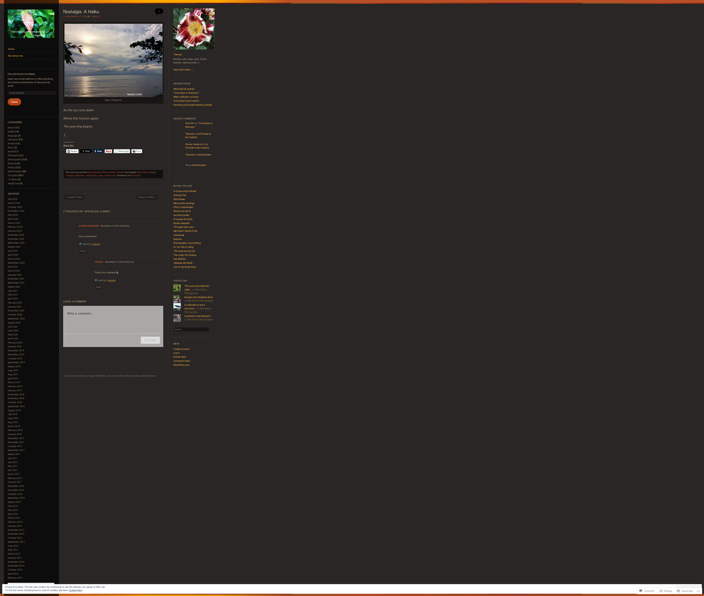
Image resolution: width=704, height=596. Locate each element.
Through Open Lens (183, 227)
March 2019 (14, 382)
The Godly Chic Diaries (184, 255)
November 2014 (16, 565)
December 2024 (16, 211)
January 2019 (15, 390)
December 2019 (16, 350)
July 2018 (12, 414)
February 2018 (15, 430)
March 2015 (14, 554)
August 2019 (14, 366)
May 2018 (13, 422)
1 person (95, 244)
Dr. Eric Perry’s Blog (183, 247)
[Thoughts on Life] (31, 39)
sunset (107, 175)
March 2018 (14, 426)
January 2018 (15, 434)
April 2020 (13, 338)
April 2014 (13, 574)
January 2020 (15, 346)
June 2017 (13, 462)
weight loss (13, 183)
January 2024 (15, 231)
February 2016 (15, 522)
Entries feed (179, 357)
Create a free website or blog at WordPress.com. (87, 376)
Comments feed (181, 361)
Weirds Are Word (182, 211)
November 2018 (16, 398)
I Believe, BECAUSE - (183, 263)
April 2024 (13, 219)
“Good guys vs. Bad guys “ (186, 93)
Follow (14, 102)
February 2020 (15, 342)
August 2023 (14, 247)
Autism (11, 127)
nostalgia (69, 175)
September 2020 (16, 318)
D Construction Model (184, 191)
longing (152, 172)
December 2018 (16, 394)
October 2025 (15, 207)
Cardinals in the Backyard (197, 316)
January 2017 (15, 482)
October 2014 (15, 570)
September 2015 (16, 542)
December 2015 (16, 530)
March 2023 (14, 259)
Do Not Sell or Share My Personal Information (134, 376)
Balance (177, 239)
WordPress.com (181, 365)
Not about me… (16, 56)
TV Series (12, 179)
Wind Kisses (179, 199)
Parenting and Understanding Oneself (192, 105)
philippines (80, 175)
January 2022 (15, 275)
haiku (139, 172)
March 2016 (14, 518)
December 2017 (16, 438)
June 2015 (13, 546)
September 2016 (16, 498)
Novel (11, 151)
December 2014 (16, 562)
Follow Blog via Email (21, 74)
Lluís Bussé (178, 235)
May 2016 (13, 510)
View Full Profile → (183, 70)
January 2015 (15, 558)
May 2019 (13, 374)
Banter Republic (181, 223)
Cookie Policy (75, 590)
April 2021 (13, 298)
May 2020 (13, 334)
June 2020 (13, 330)
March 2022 (14, 271)
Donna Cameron (193, 144)
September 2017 (16, 450)
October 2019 (15, 358)
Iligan (145, 172)
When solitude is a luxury (186, 97)
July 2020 (12, 326)
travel (113, 175)
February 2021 (15, 302)
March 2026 (14, 203)
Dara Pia (189, 123)
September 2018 (16, 406)
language (12, 135)
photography (14, 159)
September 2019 (16, 362)
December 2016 (16, 486)
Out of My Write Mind (184, 267)
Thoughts (13, 175)
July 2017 (12, 458)
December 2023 (16, 235)
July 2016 (12, 506)
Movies (11, 143)
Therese (95, 16)
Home (11, 49)
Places (11, 163)
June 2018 (13, 418)
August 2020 (14, 322)
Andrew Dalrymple (89, 225)
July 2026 (12, 199)
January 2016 (15, 526)
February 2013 (15, 578)
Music (11, 147)
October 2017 (15, 446)
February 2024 (15, 227)
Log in (176, 353)
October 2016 (15, 494)
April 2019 (13, 378)
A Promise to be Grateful (186, 101)
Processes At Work (182, 219)
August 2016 (14, 502)
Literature (13, 139)
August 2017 (14, 454)
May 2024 (13, 215)
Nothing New (204, 154)
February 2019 (15, 386)
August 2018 (14, 410)
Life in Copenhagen (183, 207)
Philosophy (13, 155)
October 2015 (15, 538)
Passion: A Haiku (147, 197)
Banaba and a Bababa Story (198, 297)
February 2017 (15, 478)
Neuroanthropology (183, 203)
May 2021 (13, 294)
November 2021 (16, 278)
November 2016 (16, 490)
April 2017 (13, 470)
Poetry (11, 167)
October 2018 (15, 402)
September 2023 (16, 243)
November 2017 (16, 442)
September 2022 (16, 263)
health (11, 131)
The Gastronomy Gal (184, 251)
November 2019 (16, 354)
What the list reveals (183, 89)
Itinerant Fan (179, 195)
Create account (181, 349)
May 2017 (13, 466)
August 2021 (14, 287)
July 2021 (12, 291)
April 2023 (13, 255)
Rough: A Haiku (73, 197)
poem (100, 175)
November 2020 (16, 310)
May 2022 (13, 267)
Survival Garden (181, 215)
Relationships (14, 171)
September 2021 (16, 283)
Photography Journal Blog (187, 243)
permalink (135, 175)
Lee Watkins (179, 259)
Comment (150, 340)
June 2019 (13, 370)
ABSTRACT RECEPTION (185, 231)
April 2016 (13, 514)
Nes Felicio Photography (200, 300)
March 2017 (14, 474)
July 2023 (12, 251)
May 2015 (13, 550)
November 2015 (16, 534)
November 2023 (16, 239)
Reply (82, 251)
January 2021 (15, 307)
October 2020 (15, 314)
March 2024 (14, 223)
